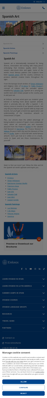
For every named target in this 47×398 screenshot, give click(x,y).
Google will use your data (14, 361)
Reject (23, 393)
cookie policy (39, 372)
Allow (23, 382)
